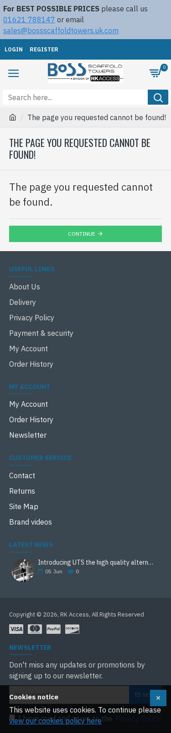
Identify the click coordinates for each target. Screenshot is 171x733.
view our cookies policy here (55, 720)
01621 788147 (29, 19)
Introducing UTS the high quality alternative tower (97, 562)
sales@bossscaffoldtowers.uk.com (61, 30)
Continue (81, 233)
